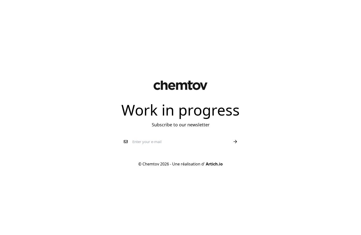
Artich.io (214, 164)
